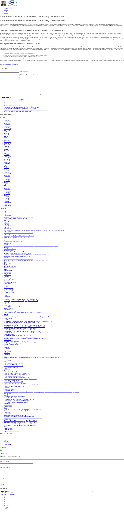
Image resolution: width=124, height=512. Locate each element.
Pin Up (5, 358)
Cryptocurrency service (9, 279)
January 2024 (7, 140)
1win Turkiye (7, 227)
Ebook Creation (7, 283)
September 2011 (7, 205)
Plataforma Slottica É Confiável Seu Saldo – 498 (15, 363)
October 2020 (7, 192)
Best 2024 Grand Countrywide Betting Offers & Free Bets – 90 (18, 259)
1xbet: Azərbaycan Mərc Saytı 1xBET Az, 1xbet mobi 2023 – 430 (19, 236)
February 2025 (7, 121)
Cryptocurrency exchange (10, 278)
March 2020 (6, 201)
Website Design (7, 412)
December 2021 (7, 176)
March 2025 (6, 120)
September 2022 (7, 163)
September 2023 (7, 146)
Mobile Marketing (8, 318)
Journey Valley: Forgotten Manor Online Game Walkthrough (18, 111)
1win (5, 220)
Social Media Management (10, 389)
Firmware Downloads (9, 289)
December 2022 (7, 159)
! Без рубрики (7, 215)
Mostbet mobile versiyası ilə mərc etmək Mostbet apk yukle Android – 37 (20, 328)
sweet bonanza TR (8, 393)
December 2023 (7, 142)
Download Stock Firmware (10, 282)
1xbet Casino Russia (8, 231)
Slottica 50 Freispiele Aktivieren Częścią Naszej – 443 (16, 373)
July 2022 (6, 166)
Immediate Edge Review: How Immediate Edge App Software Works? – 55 (21, 301)
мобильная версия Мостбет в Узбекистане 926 (15, 415)
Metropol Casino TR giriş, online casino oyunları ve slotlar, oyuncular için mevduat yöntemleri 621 (26, 317)
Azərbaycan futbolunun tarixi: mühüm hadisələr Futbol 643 (17, 253)
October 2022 (7, 162)
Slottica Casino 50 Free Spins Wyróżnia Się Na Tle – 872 (17, 377)
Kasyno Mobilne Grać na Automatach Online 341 (15, 306)
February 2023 (7, 156)
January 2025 (7, 123)
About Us (6, 510)
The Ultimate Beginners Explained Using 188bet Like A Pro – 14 (19, 399)
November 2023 (7, 143)
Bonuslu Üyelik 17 (8, 263)
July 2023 (6, 149)
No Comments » (15, 64)
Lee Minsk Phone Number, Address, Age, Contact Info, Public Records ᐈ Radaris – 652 (24, 312)
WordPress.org (7, 444)
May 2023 (6, 152)
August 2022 (7, 165)
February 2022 (7, 173)
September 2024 (7, 129)
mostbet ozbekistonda (9, 334)
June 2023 (6, 150)
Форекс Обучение (8, 429)
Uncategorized (8, 64)
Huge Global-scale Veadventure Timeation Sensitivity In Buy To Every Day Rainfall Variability (25, 110)
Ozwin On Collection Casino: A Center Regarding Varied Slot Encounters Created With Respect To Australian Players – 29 (32, 357)
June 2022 (6, 168)
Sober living (6, 387)
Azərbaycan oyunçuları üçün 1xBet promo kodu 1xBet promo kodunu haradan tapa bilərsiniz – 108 (26, 254)
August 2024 (7, 130)
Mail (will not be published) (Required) (29, 74)
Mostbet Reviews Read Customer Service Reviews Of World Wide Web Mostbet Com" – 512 (25, 338)
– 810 (5, 212)
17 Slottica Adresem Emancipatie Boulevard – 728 (15, 218)
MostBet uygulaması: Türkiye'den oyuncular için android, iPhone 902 (20, 343)
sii (4, 370)
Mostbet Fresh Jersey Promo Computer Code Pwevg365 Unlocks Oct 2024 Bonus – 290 (24, 327)
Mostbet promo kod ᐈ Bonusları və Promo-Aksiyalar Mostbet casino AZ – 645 (22, 337)
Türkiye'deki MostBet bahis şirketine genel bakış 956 (16, 402)
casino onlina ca (7, 272)
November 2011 (7, 202)
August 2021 (7, 181)
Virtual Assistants (8, 406)
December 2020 (7, 189)
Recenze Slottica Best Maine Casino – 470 (13, 366)
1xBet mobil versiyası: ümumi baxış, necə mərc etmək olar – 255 (18, 233)
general (5, 295)
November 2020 (7, 191)
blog (5, 262)
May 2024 (6, 134)
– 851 (5, 214)
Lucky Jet (6, 314)
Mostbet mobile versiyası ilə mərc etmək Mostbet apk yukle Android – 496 (21, 330)
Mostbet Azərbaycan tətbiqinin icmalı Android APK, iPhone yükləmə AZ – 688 (22, 322)
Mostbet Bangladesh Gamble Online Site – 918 (14, 324)
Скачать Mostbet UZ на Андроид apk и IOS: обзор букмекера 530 (20, 425)
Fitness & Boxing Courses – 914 (11, 291)
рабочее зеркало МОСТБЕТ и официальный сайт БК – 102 (18, 423)
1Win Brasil (6, 221)
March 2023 (6, 155)
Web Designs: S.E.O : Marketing (7, 494)
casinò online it (7, 275)
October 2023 (7, 145)
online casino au (7, 351)
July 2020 (6, 195)
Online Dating (7, 353)
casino (5, 269)
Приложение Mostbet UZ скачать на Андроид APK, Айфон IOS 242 (20, 422)
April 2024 (6, 136)
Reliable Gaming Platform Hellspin (12, 105)
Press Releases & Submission (11, 364)
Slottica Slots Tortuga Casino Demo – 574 (13, 382)
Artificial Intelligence (8, 250)
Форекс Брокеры (8, 428)
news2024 (6, 347)
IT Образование (8, 305)
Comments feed (7, 442)
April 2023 (6, 153)
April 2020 (6, 199)
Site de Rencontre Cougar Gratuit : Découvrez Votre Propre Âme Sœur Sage (21, 107)
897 (5, 240)
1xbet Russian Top (8, 234)
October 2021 (7, 179)
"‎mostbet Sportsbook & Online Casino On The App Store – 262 (18, 217)
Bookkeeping (7, 264)
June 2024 (6, 133)
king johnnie (7, 309)
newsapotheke (7, 348)
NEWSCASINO (8, 350)
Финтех (5, 426)
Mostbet (6, 319)
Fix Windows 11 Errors (9, 292)
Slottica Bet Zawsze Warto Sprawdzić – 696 (14, 376)
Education (6, 285)
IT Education (7, 302)
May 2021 (6, 184)
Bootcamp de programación (10, 267)
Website (21, 78)
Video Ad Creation (8, 405)
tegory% (6, 395)
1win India (6, 224)
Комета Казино (7, 413)
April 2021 (6, 185)
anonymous (6, 247)
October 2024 (7, 127)
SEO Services (7, 369)
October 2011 (7, 204)
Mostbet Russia (7, 340)
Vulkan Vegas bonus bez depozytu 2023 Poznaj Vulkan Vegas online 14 (20, 410)
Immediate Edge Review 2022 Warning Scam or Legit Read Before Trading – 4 (22, 299)
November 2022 (7, 160)
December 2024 (7, 124)
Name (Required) (24, 71)
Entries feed (6, 441)
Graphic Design (7, 296)
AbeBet (111, 25)
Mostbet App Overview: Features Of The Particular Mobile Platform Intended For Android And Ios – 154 (28, 321)
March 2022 (6, 172)
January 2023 (7, 158)
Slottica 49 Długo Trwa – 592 (11, 371)
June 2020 (6, 197)
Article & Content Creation (10, 249)
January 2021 (7, 188)
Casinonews (6, 276)
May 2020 (6, 198)
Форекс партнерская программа (11, 431)
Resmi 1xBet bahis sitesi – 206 (11, 367)
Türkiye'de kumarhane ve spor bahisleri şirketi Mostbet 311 (17, 400)
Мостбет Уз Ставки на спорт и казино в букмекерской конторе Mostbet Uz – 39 (23, 418)
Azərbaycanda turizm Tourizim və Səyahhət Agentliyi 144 (17, 256)
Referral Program (8, 505)
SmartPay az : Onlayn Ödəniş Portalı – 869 (14, 386)
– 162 (5, 211)
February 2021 (7, 186)
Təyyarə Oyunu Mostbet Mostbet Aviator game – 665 (16, 397)
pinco (5, 361)
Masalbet (6, 315)
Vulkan (5, 408)
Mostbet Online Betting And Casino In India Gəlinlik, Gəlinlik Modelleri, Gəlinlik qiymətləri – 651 (26, 332)
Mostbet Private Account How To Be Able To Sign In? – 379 (18, 335)
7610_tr (5, 238)
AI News (6, 244)
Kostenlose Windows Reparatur (11, 311)
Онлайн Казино (7, 419)
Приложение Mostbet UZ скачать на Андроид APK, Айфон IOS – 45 (20, 421)
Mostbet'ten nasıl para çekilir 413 (11, 344)
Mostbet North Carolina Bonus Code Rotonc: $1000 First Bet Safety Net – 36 (22, 331)
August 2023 (7, 147)
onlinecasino (7, 354)
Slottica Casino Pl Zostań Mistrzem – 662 (13, 380)
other (5, 356)
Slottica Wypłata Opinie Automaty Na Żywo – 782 (15, 383)
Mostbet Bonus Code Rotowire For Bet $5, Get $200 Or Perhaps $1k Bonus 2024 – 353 (24, 325)
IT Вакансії (6, 304)
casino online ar (7, 273)
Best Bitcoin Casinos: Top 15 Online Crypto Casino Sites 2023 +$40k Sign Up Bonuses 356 (25, 260)
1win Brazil (6, 223)
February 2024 (7, 139)
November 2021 (7, 178)
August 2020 (7, 194)
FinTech (6, 286)
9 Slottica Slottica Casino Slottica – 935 (13, 241)
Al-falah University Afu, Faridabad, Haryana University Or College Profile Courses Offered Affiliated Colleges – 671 (31, 246)
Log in (5, 439)
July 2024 (6, 132)
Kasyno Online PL (8, 308)
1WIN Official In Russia (9, 225)
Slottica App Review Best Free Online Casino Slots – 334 (17, 374)
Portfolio (6, 507)
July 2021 (6, 182)
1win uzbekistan (7, 228)
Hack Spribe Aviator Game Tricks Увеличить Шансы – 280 (17, 298)
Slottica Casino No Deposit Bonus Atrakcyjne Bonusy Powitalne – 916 (20, 379)
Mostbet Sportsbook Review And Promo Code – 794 (16, 341)
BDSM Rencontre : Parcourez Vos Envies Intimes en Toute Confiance (20, 108)
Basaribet (6, 257)
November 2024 (7, 126)
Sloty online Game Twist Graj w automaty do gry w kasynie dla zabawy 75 (21, 384)
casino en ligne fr (8, 270)
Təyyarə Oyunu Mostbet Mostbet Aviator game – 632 (16, 396)
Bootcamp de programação (10, 266)
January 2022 (7, 175)
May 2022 (6, 169)
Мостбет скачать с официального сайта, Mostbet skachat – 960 (19, 416)
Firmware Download (8, 288)
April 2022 (6, 171)
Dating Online (7, 280)
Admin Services (7, 243)
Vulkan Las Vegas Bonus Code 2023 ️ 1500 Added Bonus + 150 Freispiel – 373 (22, 409)
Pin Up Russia (7, 360)
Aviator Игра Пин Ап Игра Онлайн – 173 (14, 251)
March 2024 (6, 137)
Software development (9, 390)
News (5, 345)
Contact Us (6, 508)
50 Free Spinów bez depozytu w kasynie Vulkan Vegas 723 (17, 237)
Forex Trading (7, 293)
